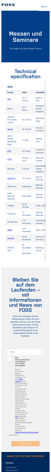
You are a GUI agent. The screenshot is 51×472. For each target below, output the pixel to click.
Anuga (10, 129)
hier (16, 416)
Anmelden (25, 443)
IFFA (9, 151)
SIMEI (9, 230)
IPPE (9, 99)
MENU (44, 6)
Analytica (11, 178)
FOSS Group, (19, 380)
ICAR (9, 159)
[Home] (8, 5)
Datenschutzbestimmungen (26, 432)
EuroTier (10, 238)
